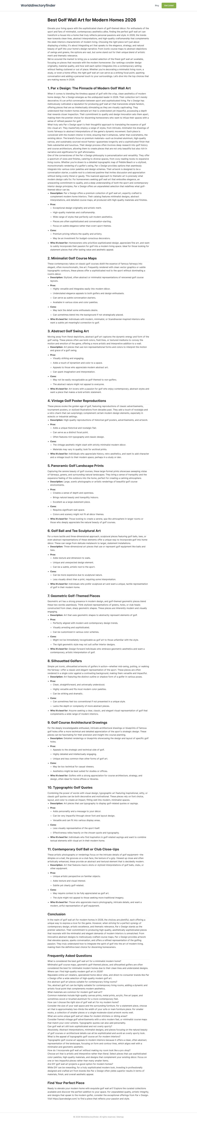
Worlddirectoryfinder (38, 5)
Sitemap (120, 1117)
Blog (157, 5)
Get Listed (169, 5)
